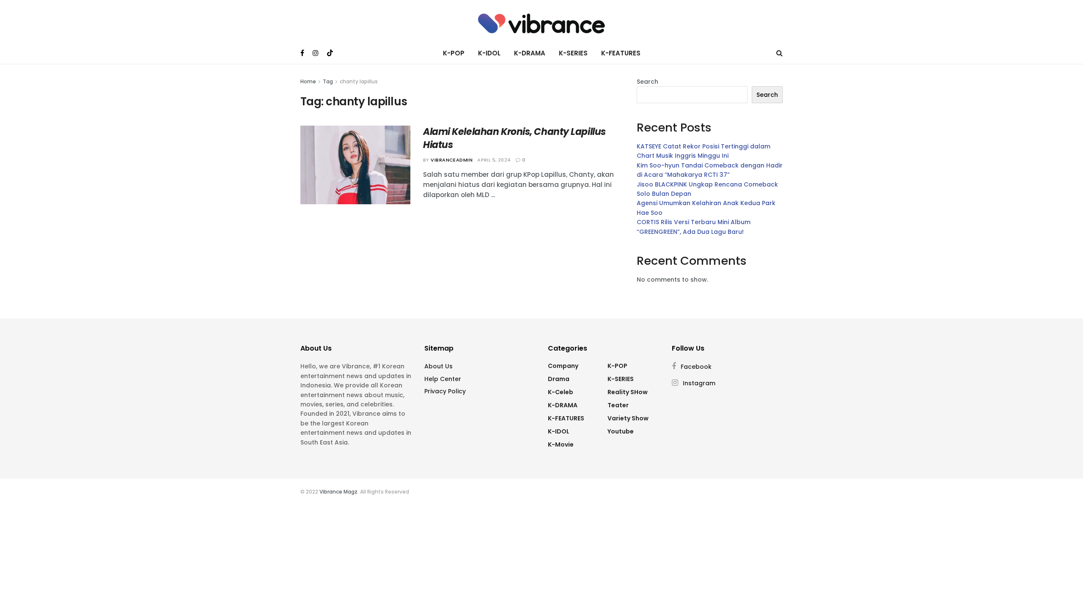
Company (563, 366)
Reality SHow (627, 392)
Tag (328, 81)
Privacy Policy (445, 391)
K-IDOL (489, 53)
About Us (438, 366)
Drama (558, 379)
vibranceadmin (452, 159)
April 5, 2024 (494, 159)
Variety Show (628, 418)
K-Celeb (560, 392)
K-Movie (561, 444)
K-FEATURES (620, 53)
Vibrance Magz (338, 491)
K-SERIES (573, 53)
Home (308, 81)
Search (647, 81)
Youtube (620, 431)
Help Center (442, 379)
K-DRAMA (529, 53)
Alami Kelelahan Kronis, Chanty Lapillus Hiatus (514, 138)
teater (618, 405)
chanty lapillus (359, 81)
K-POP (454, 53)
